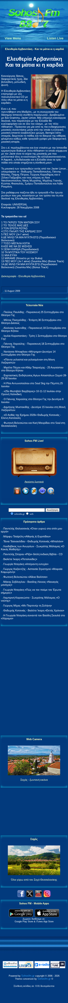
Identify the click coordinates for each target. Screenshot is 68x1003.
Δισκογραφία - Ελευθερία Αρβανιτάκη (23, 276)
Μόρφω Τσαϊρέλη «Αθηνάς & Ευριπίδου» (27, 536)
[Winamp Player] (34, 493)
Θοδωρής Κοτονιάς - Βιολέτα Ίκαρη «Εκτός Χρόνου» (33, 610)
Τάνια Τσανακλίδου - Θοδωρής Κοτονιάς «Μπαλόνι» (33, 541)
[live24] (26, 967)
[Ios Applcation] (47, 916)
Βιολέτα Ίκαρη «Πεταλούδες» (20, 559)
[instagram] (47, 896)
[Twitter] (30, 896)
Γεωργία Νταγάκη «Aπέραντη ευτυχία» (25, 564)
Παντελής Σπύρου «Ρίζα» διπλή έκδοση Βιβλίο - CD (33, 554)
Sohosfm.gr (28, 975)
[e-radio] (42, 967)
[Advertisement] (34, 681)
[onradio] (10, 967)
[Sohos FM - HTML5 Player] (17, 493)
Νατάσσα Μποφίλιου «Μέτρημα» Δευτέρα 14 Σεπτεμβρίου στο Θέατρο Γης (28, 353)
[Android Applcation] (21, 916)
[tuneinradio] (57, 967)
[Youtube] (38, 896)
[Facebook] (21, 896)
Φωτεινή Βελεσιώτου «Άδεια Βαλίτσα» (25, 576)
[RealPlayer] (42, 493)
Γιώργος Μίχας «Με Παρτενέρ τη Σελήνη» (27, 605)
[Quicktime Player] (51, 493)
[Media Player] (25, 493)
